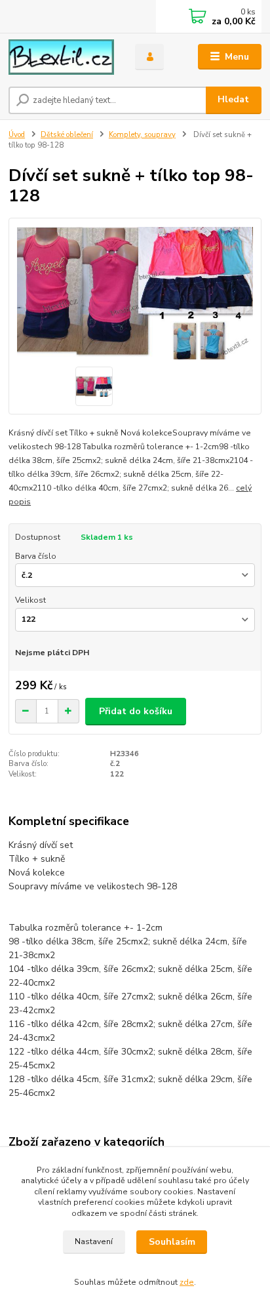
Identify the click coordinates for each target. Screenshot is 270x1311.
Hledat (233, 99)
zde (187, 1282)
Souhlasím (172, 1242)
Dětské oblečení (67, 135)
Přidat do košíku (135, 711)
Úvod (17, 135)
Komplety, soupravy (142, 135)
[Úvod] (61, 57)
